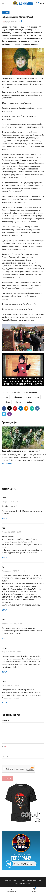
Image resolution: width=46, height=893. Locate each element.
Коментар (6, 720)
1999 (6, 392)
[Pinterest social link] (15, 408)
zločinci (18, 402)
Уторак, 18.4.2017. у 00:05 (11, 532)
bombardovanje (31, 392)
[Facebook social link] (4, 408)
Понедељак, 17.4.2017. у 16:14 (13, 571)
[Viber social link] (9, 414)
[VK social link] (37, 408)
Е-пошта (5, 756)
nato (29, 397)
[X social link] (9, 408)
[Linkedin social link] (20, 408)
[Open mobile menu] (3, 3)
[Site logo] (23, 3)
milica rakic (18, 397)
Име (4, 747)
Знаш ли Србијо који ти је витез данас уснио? (21, 451)
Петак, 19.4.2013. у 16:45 (11, 685)
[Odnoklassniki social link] (26, 408)
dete (6, 397)
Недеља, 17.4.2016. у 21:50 (12, 624)
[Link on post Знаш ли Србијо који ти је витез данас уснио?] (23, 437)
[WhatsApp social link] (32, 408)
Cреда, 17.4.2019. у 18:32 (11, 502)
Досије (5, 12)
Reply (4, 519)
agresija (17, 392)
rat (38, 397)
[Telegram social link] (4, 414)
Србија (29, 402)
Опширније (7, 464)
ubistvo (7, 402)
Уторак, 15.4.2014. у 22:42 (11, 652)
